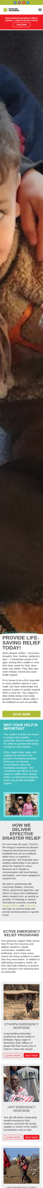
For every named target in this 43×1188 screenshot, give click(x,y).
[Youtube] (23, 2)
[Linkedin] (28, 2)
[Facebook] (15, 2)
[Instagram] (19, 2)
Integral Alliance (10, 905)
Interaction (30, 905)
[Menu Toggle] (40, 9)
